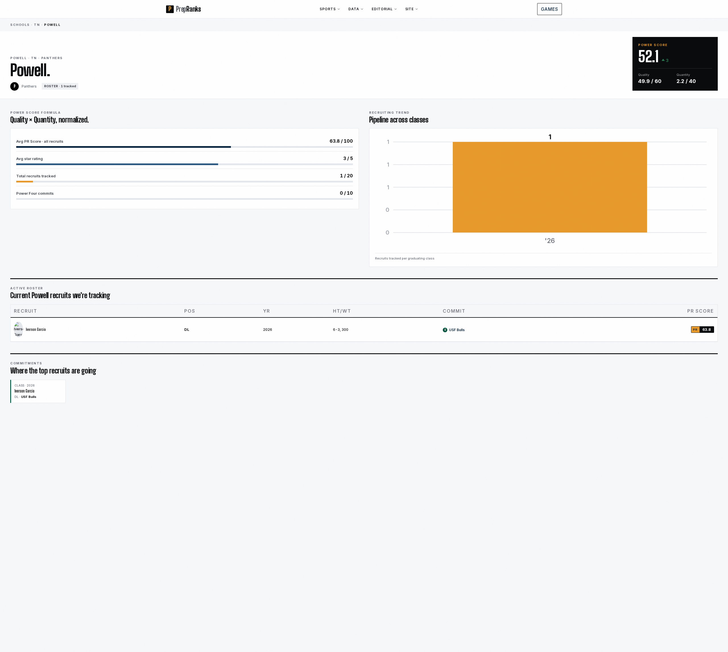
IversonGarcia (36, 329)
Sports (328, 9)
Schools (20, 25)
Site (409, 9)
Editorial (382, 9)
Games (549, 9)
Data (353, 9)
